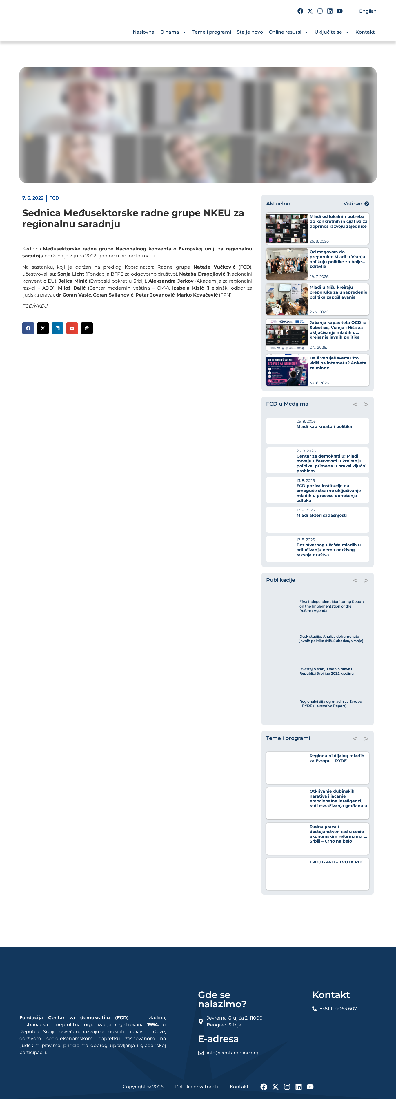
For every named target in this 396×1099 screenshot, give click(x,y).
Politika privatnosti (196, 1086)
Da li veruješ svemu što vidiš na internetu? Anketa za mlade (338, 362)
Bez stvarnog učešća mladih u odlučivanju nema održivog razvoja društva (329, 549)
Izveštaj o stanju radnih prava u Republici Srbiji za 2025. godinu (326, 671)
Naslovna (144, 32)
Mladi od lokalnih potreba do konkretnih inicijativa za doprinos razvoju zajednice (339, 221)
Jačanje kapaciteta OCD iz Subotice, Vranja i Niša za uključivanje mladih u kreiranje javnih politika (338, 330)
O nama (169, 32)
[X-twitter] (310, 11)
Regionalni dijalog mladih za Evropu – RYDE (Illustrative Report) (330, 703)
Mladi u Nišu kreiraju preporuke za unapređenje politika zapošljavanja (338, 292)
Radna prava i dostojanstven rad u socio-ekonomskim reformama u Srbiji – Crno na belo (338, 834)
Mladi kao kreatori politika (324, 426)
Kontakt (365, 32)
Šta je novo (250, 32)
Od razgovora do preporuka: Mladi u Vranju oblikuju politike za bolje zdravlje (337, 259)
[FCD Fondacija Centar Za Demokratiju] (54, 28)
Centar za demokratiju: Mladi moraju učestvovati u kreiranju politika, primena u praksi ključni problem (331, 463)
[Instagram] (320, 11)
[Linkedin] (330, 11)
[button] (28, 328)
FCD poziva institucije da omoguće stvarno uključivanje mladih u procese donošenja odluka (329, 493)
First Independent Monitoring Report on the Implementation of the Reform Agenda (331, 606)
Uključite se (328, 32)
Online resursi (285, 32)
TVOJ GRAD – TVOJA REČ (336, 862)
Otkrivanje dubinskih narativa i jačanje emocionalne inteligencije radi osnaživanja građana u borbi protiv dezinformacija (339, 801)
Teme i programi (211, 32)
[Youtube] (340, 11)
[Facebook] (300, 11)
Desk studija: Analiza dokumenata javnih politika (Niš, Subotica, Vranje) (331, 638)
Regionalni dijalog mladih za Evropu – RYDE (337, 758)
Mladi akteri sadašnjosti (322, 515)
